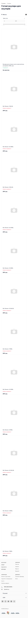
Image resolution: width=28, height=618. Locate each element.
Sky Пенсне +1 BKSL (7, 551)
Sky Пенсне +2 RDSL (8, 429)
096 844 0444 (8, 586)
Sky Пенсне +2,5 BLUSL (8, 470)
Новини (17, 566)
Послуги (4, 567)
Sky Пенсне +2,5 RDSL (8, 227)
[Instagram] (5, 601)
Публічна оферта (5, 583)
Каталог (3, 562)
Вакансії (17, 571)
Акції (2, 564)
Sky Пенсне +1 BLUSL (8, 106)
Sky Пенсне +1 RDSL (7, 349)
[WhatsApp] (14, 601)
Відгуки (17, 568)
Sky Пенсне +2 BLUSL (8, 187)
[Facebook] (2, 601)
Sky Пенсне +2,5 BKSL (8, 146)
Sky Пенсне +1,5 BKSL (8, 268)
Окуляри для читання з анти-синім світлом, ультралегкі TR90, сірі (13, 65)
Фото (16, 578)
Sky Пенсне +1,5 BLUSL (8, 308)
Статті (2, 581)
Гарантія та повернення (6, 578)
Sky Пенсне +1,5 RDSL (8, 389)
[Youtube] (8, 601)
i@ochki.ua (6, 589)
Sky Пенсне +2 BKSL (8, 510)
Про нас (17, 564)
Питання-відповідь (19, 576)
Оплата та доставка (5, 576)
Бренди (3, 569)
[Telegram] (11, 601)
